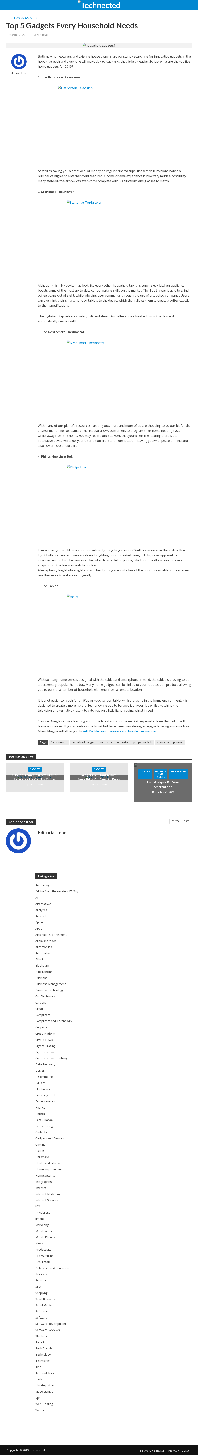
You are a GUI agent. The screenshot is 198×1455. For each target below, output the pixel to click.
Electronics (15, 18)
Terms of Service (152, 1450)
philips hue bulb (143, 742)
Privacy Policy (178, 1450)
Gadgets (31, 18)
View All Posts (180, 821)
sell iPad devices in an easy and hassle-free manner (120, 731)
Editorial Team (18, 73)
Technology (178, 771)
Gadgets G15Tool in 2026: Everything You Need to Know (99, 777)
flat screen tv (59, 742)
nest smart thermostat (114, 742)
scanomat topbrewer (170, 742)
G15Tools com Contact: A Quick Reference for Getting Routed (35, 777)
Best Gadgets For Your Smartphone (163, 784)
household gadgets (84, 742)
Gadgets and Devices (160, 774)
